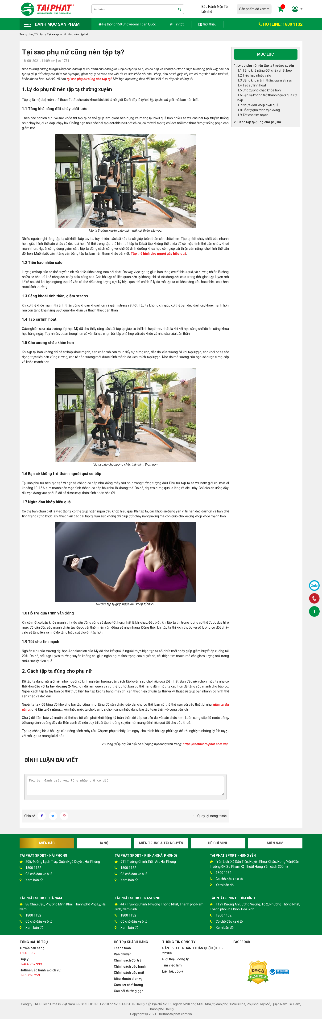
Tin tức (178, 24)
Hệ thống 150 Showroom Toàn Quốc (129, 24)
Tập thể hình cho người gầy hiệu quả (158, 253)
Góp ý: (31, 961)
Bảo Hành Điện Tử (215, 6)
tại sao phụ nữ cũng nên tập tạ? (89, 79)
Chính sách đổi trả (127, 960)
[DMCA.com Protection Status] (258, 972)
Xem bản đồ (34, 880)
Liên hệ (207, 11)
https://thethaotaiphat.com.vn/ (205, 744)
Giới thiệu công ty (175, 959)
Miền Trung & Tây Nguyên (161, 843)
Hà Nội (104, 843)
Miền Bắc (47, 843)
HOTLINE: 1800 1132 (282, 24)
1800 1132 (33, 868)
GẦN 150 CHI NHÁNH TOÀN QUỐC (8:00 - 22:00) (192, 950)
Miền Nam (275, 843)
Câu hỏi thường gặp (128, 991)
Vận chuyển (123, 954)
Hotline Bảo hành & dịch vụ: (40, 972)
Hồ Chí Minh (218, 843)
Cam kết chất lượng (128, 985)
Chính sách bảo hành (130, 966)
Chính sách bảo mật (129, 972)
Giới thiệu (209, 24)
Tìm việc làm (172, 965)
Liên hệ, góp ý (172, 971)
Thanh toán (122, 948)
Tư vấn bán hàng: (32, 950)
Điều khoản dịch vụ (128, 979)
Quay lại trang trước (212, 816)
